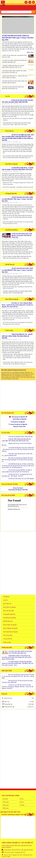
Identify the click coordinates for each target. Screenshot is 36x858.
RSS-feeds (6, 818)
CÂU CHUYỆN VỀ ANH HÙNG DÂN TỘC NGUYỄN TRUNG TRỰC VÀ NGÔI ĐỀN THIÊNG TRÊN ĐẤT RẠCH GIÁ (18, 167)
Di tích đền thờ (7, 614)
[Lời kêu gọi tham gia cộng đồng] (18, 794)
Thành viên (6, 812)
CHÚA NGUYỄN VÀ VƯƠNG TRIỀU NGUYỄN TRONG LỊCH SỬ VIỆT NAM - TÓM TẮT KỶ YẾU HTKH (17, 134)
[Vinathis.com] (18, 755)
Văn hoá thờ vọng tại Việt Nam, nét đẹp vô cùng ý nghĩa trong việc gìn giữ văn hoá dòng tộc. (17, 481)
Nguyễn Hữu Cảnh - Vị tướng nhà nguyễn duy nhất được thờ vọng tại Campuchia (18, 194)
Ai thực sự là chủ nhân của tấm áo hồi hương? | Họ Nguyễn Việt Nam (18, 129)
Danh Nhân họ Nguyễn (9, 617)
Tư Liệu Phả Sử (7, 649)
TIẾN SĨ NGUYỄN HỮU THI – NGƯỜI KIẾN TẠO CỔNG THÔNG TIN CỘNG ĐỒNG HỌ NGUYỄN (22, 346)
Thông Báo (6, 607)
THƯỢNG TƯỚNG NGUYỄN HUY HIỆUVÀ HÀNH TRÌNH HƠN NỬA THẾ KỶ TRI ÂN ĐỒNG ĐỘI (17, 302)
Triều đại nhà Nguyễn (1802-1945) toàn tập (20, 447)
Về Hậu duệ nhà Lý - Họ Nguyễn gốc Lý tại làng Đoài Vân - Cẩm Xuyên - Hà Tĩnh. (17, 485)
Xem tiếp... (31, 57)
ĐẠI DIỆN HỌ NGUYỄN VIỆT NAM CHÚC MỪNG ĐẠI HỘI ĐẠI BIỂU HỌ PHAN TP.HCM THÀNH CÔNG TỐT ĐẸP (18, 263)
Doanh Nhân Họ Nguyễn (10, 635)
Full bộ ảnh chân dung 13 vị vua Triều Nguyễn (21, 489)
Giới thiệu (5, 809)
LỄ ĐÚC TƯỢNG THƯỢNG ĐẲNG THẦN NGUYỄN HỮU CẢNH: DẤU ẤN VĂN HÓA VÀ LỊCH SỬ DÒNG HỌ (17, 267)
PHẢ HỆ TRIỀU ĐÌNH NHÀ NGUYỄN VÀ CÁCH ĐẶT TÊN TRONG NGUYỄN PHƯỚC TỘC (16, 450)
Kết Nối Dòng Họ (7, 631)
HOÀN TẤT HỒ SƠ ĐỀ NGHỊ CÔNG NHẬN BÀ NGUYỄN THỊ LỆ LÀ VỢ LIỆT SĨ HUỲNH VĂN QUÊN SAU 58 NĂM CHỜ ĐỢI (17, 227)
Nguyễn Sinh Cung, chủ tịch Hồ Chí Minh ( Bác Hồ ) (17, 454)
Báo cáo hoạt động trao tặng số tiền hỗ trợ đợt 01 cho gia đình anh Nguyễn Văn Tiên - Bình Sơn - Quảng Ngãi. (18, 686)
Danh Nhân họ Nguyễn (19, 429)
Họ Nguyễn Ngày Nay (9, 624)
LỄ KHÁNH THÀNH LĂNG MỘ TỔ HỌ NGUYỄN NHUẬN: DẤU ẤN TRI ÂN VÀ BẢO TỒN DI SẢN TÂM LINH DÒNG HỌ (17, 161)
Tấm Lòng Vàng (7, 646)
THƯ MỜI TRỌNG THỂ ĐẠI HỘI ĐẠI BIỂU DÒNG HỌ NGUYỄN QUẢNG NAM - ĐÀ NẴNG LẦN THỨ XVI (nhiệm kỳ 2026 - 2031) (17, 673)
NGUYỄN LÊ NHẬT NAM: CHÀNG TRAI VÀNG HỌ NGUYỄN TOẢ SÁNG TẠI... (14, 79)
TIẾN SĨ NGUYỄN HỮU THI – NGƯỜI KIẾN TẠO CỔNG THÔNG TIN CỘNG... (14, 85)
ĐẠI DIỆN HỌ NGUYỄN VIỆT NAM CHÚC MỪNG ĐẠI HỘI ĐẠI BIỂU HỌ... (13, 96)
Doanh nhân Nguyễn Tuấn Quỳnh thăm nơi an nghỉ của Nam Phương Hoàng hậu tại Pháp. (18, 233)
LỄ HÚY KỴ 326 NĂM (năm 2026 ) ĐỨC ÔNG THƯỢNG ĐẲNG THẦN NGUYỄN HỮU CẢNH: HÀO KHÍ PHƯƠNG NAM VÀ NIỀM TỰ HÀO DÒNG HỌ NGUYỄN (18, 147)
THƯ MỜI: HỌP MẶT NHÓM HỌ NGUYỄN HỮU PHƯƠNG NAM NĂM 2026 (14, 66)
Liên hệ (21, 812)
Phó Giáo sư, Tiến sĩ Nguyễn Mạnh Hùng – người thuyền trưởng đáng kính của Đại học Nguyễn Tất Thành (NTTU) (17, 315)
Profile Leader (7, 653)
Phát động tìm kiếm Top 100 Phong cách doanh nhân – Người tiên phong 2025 (17, 329)
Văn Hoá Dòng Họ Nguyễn (10, 642)
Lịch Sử (5, 610)
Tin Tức (21, 809)
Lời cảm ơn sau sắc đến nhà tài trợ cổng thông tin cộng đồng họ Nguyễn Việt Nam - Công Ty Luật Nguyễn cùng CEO (17, 697)
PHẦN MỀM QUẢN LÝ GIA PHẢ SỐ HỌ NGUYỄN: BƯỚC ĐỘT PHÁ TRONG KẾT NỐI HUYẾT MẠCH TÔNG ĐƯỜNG (17, 667)
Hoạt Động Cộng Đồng (9, 628)
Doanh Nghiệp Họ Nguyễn (10, 639)
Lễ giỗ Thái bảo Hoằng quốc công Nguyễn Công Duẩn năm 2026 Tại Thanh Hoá (22, 245)
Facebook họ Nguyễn (18, 432)
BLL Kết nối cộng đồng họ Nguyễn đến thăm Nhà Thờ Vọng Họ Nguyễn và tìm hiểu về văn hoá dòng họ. (17, 470)
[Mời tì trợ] (18, 573)
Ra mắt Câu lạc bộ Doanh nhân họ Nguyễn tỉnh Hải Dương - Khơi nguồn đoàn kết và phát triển (18, 333)
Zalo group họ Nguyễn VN (19, 427)
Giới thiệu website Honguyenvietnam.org (13, 380)
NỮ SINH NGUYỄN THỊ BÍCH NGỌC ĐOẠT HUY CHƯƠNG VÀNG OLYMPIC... (14, 90)
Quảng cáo (6, 815)
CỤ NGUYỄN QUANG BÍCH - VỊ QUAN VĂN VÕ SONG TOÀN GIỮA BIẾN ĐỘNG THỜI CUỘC (17, 179)
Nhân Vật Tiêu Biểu (8, 621)
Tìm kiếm (21, 815)
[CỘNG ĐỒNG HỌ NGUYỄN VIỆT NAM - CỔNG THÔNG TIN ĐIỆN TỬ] (18, 8)
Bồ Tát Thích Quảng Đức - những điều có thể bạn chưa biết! (18, 197)
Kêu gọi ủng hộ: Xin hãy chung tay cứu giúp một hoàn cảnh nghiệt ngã (17, 692)
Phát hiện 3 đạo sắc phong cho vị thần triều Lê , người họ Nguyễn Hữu (17, 465)
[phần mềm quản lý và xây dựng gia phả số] (18, 406)
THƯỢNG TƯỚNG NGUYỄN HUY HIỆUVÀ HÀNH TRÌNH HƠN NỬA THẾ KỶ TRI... (13, 71)
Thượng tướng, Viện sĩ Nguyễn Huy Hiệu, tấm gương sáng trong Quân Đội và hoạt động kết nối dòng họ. (17, 373)
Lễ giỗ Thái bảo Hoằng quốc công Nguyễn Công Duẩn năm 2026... (14, 61)
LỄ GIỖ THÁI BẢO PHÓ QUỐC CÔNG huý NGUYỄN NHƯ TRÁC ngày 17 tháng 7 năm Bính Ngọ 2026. (18, 43)
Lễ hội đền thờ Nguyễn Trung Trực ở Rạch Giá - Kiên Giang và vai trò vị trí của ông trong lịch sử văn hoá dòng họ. (18, 459)
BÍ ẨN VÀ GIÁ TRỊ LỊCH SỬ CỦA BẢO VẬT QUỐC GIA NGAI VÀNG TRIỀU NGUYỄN (22, 110)
